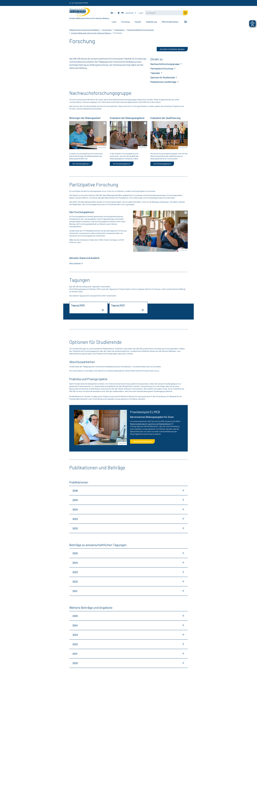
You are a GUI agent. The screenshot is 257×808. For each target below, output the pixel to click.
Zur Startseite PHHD (79, 3)
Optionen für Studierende (162, 77)
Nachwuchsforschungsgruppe (165, 64)
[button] (88, 135)
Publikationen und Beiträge (163, 82)
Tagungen (155, 73)
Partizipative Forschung (162, 68)
